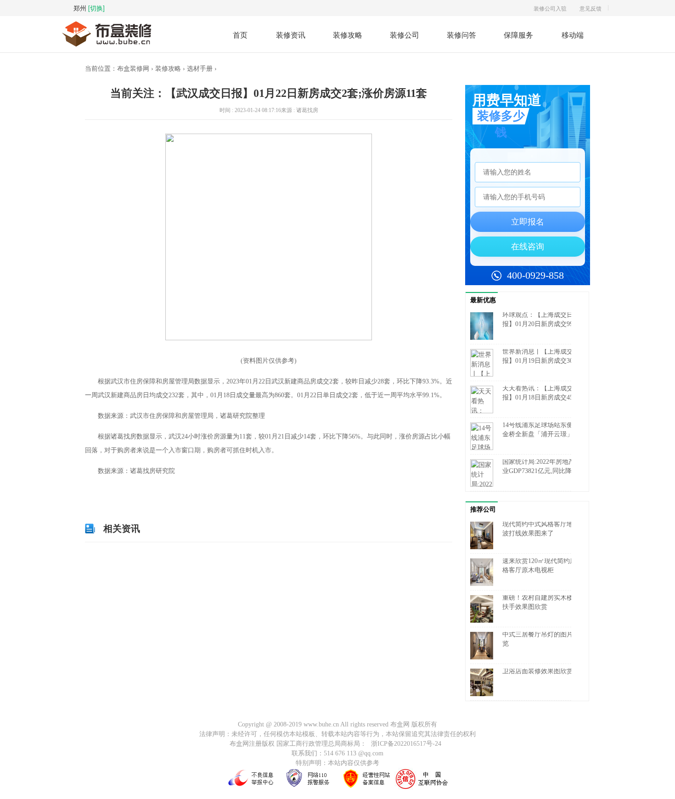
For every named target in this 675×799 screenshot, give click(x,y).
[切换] (96, 7)
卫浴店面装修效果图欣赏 (537, 671)
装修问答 (461, 34)
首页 (240, 34)
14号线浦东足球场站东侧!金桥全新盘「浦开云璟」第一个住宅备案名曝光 (540, 434)
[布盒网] (106, 25)
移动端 (573, 34)
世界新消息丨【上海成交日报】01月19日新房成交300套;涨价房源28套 (540, 360)
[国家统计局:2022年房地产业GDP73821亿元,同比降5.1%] (484, 472)
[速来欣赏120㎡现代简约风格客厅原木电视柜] (484, 571)
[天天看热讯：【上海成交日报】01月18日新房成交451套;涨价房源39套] (484, 399)
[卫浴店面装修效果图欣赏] (484, 682)
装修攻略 (347, 34)
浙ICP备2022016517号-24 (406, 743)
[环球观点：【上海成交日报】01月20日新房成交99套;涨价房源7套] (484, 325)
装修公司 (404, 34)
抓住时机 (183, 492)
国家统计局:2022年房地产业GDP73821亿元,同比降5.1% (538, 471)
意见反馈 (590, 8)
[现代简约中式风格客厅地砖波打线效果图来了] (484, 535)
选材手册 (200, 68)
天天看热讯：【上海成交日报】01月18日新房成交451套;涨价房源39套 (540, 397)
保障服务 (518, 34)
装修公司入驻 (550, 8)
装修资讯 (290, 34)
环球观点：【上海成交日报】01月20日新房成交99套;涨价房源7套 (537, 324)
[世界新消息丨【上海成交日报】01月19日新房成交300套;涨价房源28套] (484, 362)
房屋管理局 (156, 492)
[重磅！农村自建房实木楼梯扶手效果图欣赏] (484, 608)
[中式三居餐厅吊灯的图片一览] (484, 645)
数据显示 (130, 492)
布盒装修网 (133, 68)
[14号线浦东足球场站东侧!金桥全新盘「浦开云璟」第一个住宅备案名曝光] (484, 436)
